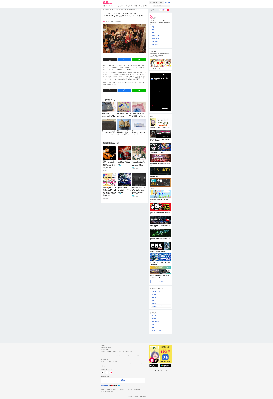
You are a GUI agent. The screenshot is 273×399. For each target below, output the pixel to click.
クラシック (114, 364)
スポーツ (120, 364)
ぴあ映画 (109, 362)
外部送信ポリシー (123, 389)
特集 (153, 324)
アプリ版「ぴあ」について (161, 370)
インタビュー (121, 5)
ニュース (114, 5)
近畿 (153, 30)
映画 (161, 2)
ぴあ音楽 (115, 362)
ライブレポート (130, 5)
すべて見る (160, 281)
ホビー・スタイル (139, 364)
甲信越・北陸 (155, 38)
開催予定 (154, 297)
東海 (153, 33)
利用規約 (130, 389)
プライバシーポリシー (112, 389)
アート (102, 364)
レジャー (126, 364)
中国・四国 (155, 41)
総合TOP (103, 362)
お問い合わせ (137, 389)
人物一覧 (103, 366)
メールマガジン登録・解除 (107, 391)
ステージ (108, 364)
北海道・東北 (155, 35)
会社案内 (103, 389)
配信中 (153, 300)
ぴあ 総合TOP (153, 2)
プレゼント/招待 (143, 5)
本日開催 (154, 294)
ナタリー (112, 21)
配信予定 (154, 303)
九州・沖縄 (155, 44)
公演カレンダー (156, 291)
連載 (136, 5)
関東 (153, 27)
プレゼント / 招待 (156, 330)
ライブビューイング (157, 306)
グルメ (131, 364)
